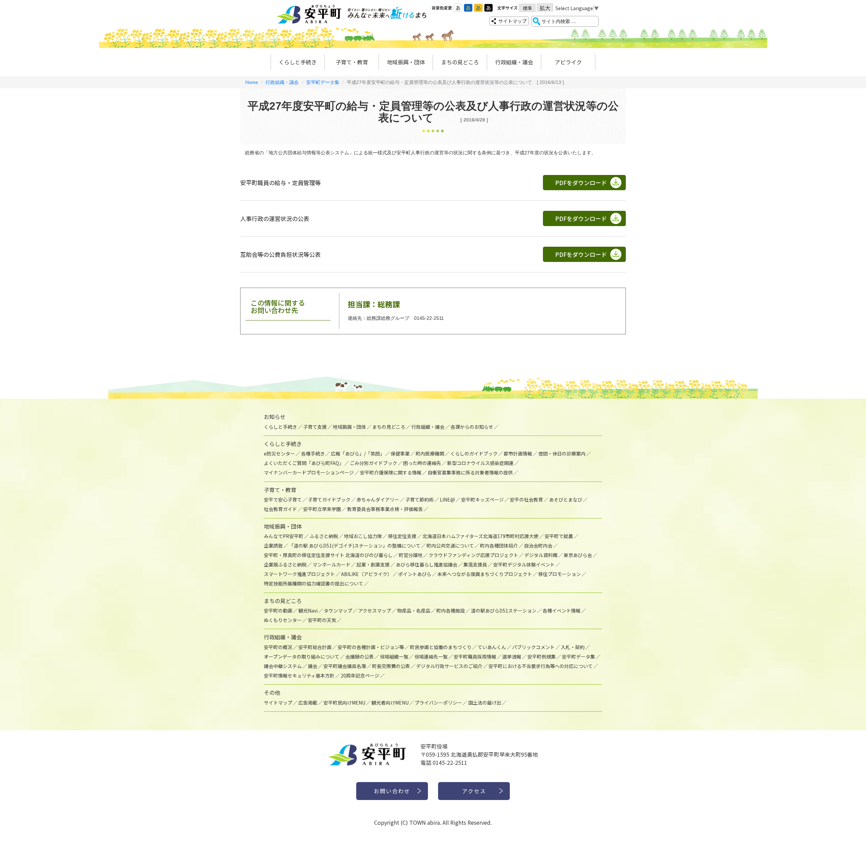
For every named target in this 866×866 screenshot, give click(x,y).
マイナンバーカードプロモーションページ (309, 472)
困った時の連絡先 (422, 463)
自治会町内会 (538, 545)
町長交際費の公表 (391, 666)
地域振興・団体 (406, 62)
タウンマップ (338, 610)
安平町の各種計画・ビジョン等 (371, 647)
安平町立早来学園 (322, 509)
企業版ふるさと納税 (285, 564)
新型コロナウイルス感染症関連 (480, 463)
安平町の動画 (278, 610)
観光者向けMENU (390, 702)
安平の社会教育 (526, 499)
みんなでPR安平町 (283, 536)
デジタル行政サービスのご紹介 (449, 666)
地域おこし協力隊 (363, 536)
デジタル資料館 (540, 555)
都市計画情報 (518, 453)
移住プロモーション (559, 574)
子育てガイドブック (329, 499)
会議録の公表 (359, 656)
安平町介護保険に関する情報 (390, 472)
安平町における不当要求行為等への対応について (540, 666)
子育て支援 (315, 426)
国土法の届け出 (484, 702)
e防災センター (279, 453)
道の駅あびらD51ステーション (504, 610)
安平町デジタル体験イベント (524, 564)
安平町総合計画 (315, 647)
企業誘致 (273, 545)
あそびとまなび (565, 499)
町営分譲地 (411, 555)
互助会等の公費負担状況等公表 (280, 254)
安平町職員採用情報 (475, 656)
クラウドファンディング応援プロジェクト (473, 555)
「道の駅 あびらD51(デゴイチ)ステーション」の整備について (354, 545)
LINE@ (447, 499)
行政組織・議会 (514, 62)
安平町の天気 (322, 620)
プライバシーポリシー (438, 702)
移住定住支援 (402, 536)
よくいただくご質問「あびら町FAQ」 (304, 463)
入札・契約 (573, 647)
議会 (312, 666)
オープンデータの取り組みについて (301, 656)
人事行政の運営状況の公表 (274, 218)
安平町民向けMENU (344, 702)
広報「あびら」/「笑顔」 (358, 453)
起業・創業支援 (373, 564)
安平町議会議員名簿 (344, 666)
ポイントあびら (414, 574)
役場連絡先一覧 (431, 656)
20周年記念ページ (360, 675)
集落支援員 (475, 564)
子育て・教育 (352, 62)
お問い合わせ (392, 791)
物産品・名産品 (413, 610)
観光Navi (308, 610)
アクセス (474, 791)
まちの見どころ (460, 62)
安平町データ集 (322, 82)
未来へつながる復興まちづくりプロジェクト (484, 574)
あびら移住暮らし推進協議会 (426, 564)
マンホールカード (331, 564)
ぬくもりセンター (283, 620)
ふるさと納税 (324, 536)
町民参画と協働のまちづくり (441, 647)
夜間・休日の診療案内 (562, 453)
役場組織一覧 (394, 656)
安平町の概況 (278, 647)
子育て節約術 (419, 499)
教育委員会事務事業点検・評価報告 (385, 509)
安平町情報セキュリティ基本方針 (299, 675)
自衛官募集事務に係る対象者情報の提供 (470, 472)
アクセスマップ (374, 610)
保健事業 (400, 453)
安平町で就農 (559, 536)
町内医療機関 (430, 453)
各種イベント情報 (561, 610)
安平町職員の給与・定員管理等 (280, 182)
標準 (527, 8)
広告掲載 (307, 702)
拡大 (545, 8)
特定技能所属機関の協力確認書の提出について (313, 583)
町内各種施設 (450, 610)
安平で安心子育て (283, 499)
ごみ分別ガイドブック (373, 463)
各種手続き (313, 453)
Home (251, 82)
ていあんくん (492, 647)
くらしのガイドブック (474, 453)
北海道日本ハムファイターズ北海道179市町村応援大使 (481, 536)
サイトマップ (512, 21)
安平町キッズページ (482, 499)
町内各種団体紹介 (499, 545)
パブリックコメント (533, 647)
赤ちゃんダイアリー (378, 499)
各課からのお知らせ (472, 426)
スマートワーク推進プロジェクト (299, 574)
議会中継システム (283, 666)
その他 (272, 692)
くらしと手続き (298, 62)
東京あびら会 (578, 555)
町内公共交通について (450, 545)
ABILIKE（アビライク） (366, 574)
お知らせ (275, 417)
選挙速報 (511, 656)
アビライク (568, 62)
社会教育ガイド (280, 509)
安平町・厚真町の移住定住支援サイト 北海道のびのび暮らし (328, 555)
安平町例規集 (541, 656)
